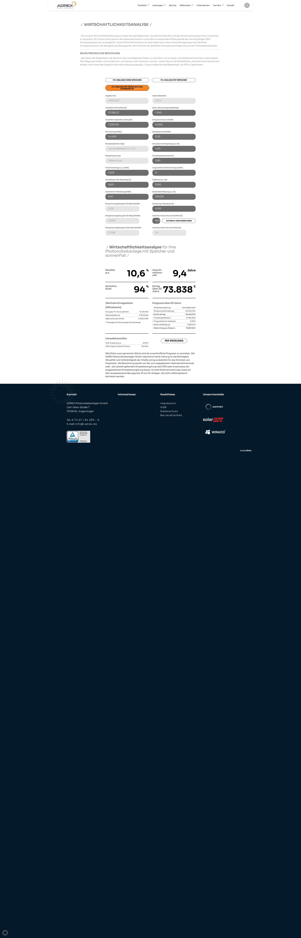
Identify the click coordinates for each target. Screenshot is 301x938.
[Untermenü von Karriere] (222, 5)
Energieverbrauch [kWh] (162, 120)
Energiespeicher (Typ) (114, 144)
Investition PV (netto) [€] (116, 108)
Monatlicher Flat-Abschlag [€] (118, 180)
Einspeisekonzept (113, 156)
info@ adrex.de (86, 424)
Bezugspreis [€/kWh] (161, 132)
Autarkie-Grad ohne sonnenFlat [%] (167, 216)
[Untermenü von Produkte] (148, 5)
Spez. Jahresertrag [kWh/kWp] (165, 108)
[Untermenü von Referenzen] (192, 5)
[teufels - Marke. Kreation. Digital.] (245, 450)
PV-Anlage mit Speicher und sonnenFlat (127, 88)
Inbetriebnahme (159, 96)
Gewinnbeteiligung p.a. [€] (164, 192)
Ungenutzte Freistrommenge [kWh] (167, 168)
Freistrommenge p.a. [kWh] (117, 168)
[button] (5, 933)
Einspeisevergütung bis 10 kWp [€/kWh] (122, 204)
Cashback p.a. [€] (159, 180)
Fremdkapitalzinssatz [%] (163, 156)
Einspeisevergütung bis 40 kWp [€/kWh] (122, 216)
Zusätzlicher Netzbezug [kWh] (118, 192)
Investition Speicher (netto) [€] (118, 120)
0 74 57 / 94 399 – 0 (85, 420)
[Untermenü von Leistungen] (164, 5)
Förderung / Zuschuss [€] (163, 204)
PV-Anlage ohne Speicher (127, 80)
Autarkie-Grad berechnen (179, 221)
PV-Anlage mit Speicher (174, 80)
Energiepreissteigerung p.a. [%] (166, 144)
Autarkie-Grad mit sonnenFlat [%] (166, 228)
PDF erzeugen (174, 340)
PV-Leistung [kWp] (113, 132)
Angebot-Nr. (110, 96)
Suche (247, 5)
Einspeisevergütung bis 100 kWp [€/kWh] (123, 228)
